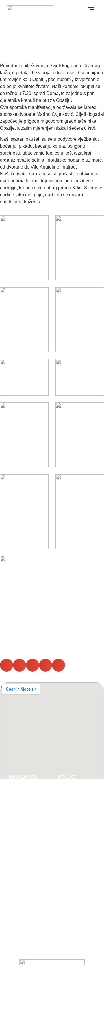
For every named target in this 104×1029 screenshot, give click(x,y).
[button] (91, 10)
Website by (52, 1016)
